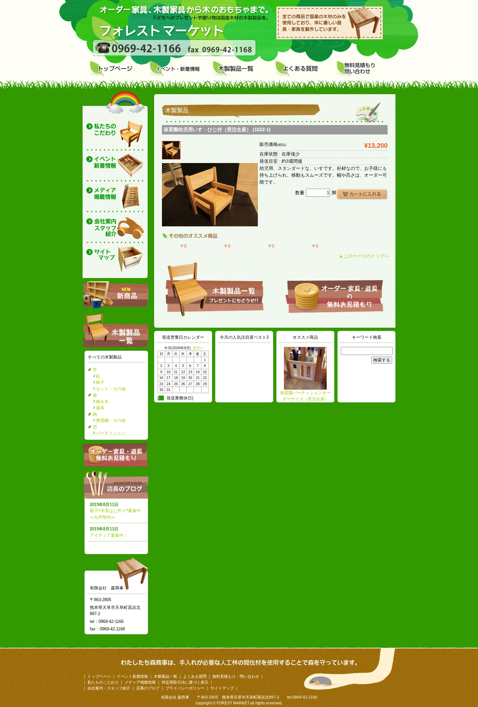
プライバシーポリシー (185, 688)
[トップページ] (114, 69)
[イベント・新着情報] (175, 69)
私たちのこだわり (103, 682)
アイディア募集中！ (109, 535)
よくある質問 (194, 676)
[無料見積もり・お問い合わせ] (358, 69)
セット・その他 (111, 388)
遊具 (100, 407)
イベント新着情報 (132, 676)
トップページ (99, 676)
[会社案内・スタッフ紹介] (115, 228)
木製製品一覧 (165, 676)
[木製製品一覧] (237, 69)
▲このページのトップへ (364, 256)
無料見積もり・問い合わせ (235, 676)
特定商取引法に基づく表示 (185, 682)
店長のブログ (117, 484)
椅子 (100, 382)
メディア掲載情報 (140, 682)
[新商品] (116, 295)
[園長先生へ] (115, 135)
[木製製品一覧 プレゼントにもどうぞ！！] (214, 315)
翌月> (197, 348)
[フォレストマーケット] (160, 37)
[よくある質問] (299, 69)
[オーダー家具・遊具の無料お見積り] (334, 312)
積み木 (102, 401)
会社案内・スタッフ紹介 (108, 688)
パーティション (111, 433)
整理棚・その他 (111, 420)
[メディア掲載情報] (115, 197)
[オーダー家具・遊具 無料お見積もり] (116, 465)
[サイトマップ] (115, 261)
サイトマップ (222, 688)
